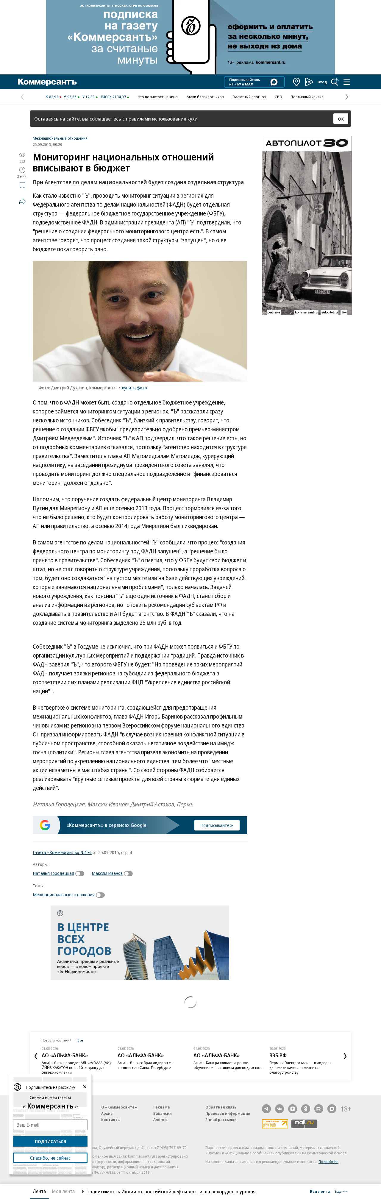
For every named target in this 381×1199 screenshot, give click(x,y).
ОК (341, 119)
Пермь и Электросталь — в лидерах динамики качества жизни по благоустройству (300, 1067)
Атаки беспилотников (205, 96)
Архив (107, 1113)
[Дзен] (292, 1108)
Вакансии (162, 1113)
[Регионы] (296, 81)
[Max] (331, 1108)
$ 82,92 (52, 96)
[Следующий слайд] (345, 1056)
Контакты (111, 1119)
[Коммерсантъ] (47, 82)
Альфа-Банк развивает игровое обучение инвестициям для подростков (228, 1065)
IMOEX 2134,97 (113, 96)
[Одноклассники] (305, 1108)
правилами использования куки (162, 118)
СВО (278, 96)
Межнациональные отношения (60, 138)
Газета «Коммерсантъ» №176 (62, 852)
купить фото (134, 388)
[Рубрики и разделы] (346, 81)
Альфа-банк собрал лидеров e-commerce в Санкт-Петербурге (145, 1065)
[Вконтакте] (279, 1108)
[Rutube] (318, 1108)
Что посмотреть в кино (158, 96)
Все (80, 1040)
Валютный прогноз (249, 96)
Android (160, 1119)
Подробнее (328, 1161)
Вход (322, 82)
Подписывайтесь (217, 825)
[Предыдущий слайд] (36, 1056)
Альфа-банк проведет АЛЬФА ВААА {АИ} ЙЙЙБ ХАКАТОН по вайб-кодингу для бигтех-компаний (76, 1067)
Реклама (161, 1107)
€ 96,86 (70, 96)
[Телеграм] (266, 1108)
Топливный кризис (307, 96)
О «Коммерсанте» (119, 1107)
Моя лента (63, 1191)
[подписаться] (81, 873)
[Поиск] (334, 81)
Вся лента (320, 1191)
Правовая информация (227, 1113)
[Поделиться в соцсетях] (22, 201)
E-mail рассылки (221, 1119)
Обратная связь (220, 1107)
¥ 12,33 (88, 96)
